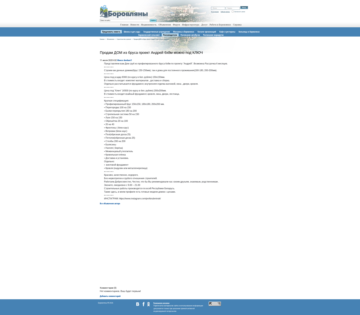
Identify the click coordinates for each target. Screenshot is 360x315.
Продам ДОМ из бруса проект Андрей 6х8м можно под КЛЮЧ (151, 39)
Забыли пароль (225, 12)
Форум (176, 24)
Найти (153, 20)
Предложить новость (111, 31)
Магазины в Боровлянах (183, 31)
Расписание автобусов (190, 34)
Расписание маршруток (213, 34)
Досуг (204, 24)
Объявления (164, 24)
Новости (134, 24)
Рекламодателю (170, 34)
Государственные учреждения (156, 31)
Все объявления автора (110, 203)
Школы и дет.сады (132, 31)
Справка (237, 24)
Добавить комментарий (110, 296)
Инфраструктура (190, 24)
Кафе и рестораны (227, 31)
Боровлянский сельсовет (149, 34)
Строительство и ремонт (124, 39)
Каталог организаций (207, 31)
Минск (120, 60)
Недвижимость (149, 24)
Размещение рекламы (161, 303)
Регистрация (215, 12)
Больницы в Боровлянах (249, 31)
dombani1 (128, 60)
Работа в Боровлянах (220, 24)
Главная (102, 39)
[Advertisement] (181, 245)
